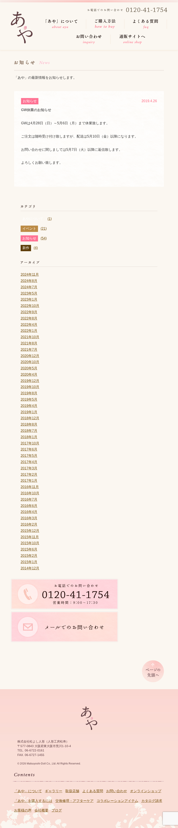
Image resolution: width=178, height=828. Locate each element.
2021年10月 (30, 337)
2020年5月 (29, 368)
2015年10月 (30, 543)
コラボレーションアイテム (117, 801)
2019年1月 (29, 412)
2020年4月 (29, 374)
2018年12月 (30, 418)
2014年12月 (30, 568)
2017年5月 (29, 455)
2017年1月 (29, 480)
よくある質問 (92, 791)
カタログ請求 (151, 801)
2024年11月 (30, 274)
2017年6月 (29, 449)
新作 (25, 248)
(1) (50, 219)
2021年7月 (29, 349)
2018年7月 (29, 431)
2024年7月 (29, 287)
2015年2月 (29, 555)
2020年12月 (30, 356)
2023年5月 (29, 293)
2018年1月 (29, 437)
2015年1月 (29, 562)
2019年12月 (30, 381)
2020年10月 (30, 362)
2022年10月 (30, 306)
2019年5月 (29, 399)
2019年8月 (29, 393)
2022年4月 (29, 324)
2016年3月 (29, 518)
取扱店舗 (72, 791)
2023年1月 (29, 299)
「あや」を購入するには (33, 801)
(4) (36, 248)
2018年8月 (29, 424)
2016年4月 (29, 512)
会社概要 (41, 810)
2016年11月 (30, 487)
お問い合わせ (116, 791)
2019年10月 (30, 387)
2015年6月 (29, 549)
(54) (44, 238)
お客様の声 (22, 810)
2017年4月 (29, 462)
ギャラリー (53, 791)
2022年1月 (29, 331)
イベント (29, 228)
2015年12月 (30, 531)
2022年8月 (29, 318)
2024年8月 (29, 281)
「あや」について (28, 791)
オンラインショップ (145, 791)
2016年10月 (30, 493)
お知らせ (30, 101)
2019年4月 (29, 406)
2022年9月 (29, 312)
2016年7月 (29, 499)
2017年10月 (30, 443)
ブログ (56, 810)
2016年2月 (29, 524)
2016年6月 (29, 506)
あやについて (32, 219)
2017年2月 (29, 474)
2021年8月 (29, 343)
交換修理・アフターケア (74, 801)
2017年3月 (29, 468)
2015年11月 (30, 537)
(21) (44, 228)
